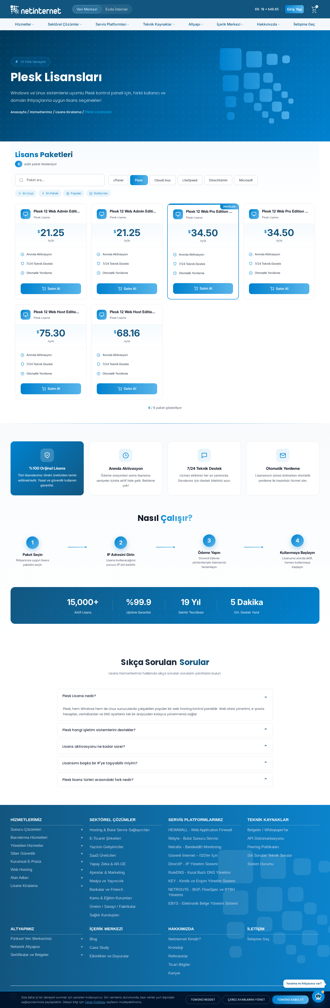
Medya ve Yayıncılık (107, 881)
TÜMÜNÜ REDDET (203, 999)
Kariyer (174, 973)
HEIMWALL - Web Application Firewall (200, 830)
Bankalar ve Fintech (106, 889)
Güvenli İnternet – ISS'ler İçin (193, 855)
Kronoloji (175, 947)
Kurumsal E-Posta (47, 861)
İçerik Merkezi (228, 24)
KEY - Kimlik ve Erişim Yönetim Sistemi (201, 881)
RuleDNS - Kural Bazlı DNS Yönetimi (199, 872)
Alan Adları (47, 878)
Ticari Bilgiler (179, 964)
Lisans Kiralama (47, 886)
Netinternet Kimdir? (184, 939)
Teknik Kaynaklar (157, 24)
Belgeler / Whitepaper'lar (267, 830)
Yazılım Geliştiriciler (106, 847)
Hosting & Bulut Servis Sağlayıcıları (120, 830)
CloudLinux (162, 180)
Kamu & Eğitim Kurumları (111, 898)
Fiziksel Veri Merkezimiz (47, 938)
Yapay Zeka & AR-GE (108, 864)
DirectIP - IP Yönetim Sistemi (193, 864)
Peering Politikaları (263, 847)
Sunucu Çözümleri (47, 829)
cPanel (118, 180)
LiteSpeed (190, 180)
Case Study (99, 947)
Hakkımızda (267, 24)
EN (257, 9)
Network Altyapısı (47, 947)
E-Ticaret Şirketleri (105, 838)
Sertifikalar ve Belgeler (47, 955)
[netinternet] (36, 9)
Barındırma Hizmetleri (47, 837)
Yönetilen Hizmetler (47, 845)
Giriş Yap (294, 9)
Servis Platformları (111, 24)
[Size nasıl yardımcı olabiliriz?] (318, 996)
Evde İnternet (117, 9)
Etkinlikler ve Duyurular (109, 956)
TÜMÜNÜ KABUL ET (290, 999)
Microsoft (246, 180)
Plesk (139, 180)
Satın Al (54, 288)
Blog (93, 939)
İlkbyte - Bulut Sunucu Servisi (193, 838)
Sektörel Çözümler (63, 24)
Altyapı (194, 24)
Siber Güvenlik (47, 853)
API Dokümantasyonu (265, 838)
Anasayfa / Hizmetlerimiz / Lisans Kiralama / (47, 112)
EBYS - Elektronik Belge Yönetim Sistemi (203, 903)
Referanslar (178, 956)
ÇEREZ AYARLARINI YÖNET (246, 999)
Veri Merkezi (87, 9)
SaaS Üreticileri (103, 855)
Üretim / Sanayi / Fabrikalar (113, 906)
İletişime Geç (304, 24)
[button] (165, 696)
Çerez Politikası (95, 1002)
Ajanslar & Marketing (107, 872)
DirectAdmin (218, 180)
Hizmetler (23, 24)
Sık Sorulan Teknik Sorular (269, 855)
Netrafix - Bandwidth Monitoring (194, 847)
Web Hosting (47, 869)
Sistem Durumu (260, 864)
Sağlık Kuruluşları (104, 915)
